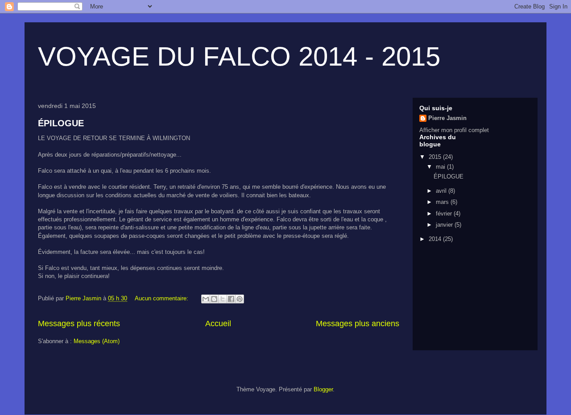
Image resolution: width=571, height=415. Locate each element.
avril (442, 190)
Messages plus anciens (357, 323)
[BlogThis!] (214, 299)
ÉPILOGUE (61, 123)
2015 (436, 157)
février (445, 213)
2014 (436, 239)
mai (441, 166)
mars (443, 202)
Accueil (218, 323)
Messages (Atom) (97, 341)
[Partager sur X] (222, 299)
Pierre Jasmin (447, 118)
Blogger (323, 389)
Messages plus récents (79, 323)
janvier (445, 224)
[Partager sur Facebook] (231, 299)
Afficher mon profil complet (454, 130)
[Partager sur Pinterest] (239, 299)
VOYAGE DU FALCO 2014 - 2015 (239, 56)
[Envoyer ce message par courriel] (205, 299)
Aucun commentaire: (162, 298)
